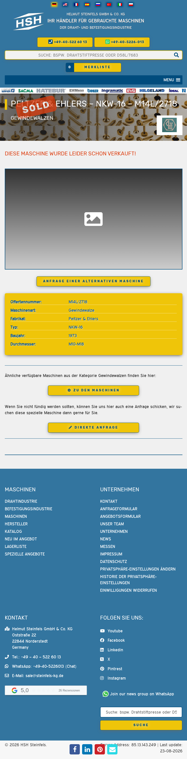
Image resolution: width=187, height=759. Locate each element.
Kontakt (108, 501)
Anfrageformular (118, 508)
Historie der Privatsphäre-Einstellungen (128, 579)
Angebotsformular (120, 516)
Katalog (13, 531)
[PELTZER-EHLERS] (169, 125)
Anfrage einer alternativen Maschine (93, 281)
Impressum (111, 554)
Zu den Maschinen (96, 390)
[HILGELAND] (152, 91)
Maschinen (16, 516)
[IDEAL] (173, 91)
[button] (169, 79)
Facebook (116, 640)
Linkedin (115, 649)
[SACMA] (26, 91)
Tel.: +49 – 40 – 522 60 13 (36, 656)
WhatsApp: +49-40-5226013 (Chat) (44, 666)
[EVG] (130, 91)
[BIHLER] (93, 91)
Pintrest (115, 668)
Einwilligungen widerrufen (128, 590)
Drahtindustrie (21, 501)
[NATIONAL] (184, 91)
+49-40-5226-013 (127, 42)
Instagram (117, 678)
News (105, 539)
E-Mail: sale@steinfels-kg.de (37, 675)
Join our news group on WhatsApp (142, 693)
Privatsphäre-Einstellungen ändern (138, 569)
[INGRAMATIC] (112, 91)
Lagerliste (15, 546)
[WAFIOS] (8, 91)
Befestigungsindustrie (28, 508)
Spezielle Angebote (25, 554)
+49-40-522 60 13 (70, 42)
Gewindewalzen (32, 118)
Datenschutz (113, 561)
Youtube (115, 630)
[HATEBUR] (51, 91)
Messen (107, 546)
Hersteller (16, 523)
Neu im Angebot (21, 539)
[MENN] (76, 91)
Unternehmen (114, 531)
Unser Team (112, 523)
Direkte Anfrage (96, 427)
